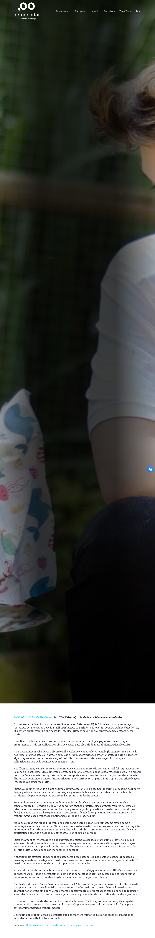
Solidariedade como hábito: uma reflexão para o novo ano (60, 925)
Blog (88, 439)
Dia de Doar (99, 439)
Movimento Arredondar (32, 439)
